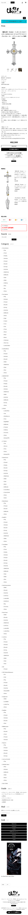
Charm (5, 253)
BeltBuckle (6, 274)
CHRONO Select (5, 764)
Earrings (5, 266)
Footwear (6, 427)
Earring (5, 307)
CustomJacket (7, 492)
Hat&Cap (6, 282)
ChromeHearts (5, 248)
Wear (5, 285)
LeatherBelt (6, 598)
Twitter (14, 829)
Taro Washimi (5, 294)
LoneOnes (4, 636)
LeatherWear (6, 410)
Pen (5, 674)
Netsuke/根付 (6, 690)
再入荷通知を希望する (14, 149)
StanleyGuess (5, 457)
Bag (5, 288)
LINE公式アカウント (14, 831)
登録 (4, 815)
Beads (5, 337)
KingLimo (4, 742)
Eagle (5, 318)
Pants (5, 418)
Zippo (5, 277)
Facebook (14, 834)
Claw (5, 326)
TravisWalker (5, 544)
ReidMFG (4, 517)
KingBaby (4, 710)
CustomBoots (7, 489)
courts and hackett (6, 759)
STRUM (4, 408)
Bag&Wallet (6, 421)
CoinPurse (6, 595)
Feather (5, 321)
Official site (14, 824)
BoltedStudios (5, 501)
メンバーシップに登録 (9, 154)
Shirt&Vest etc (7, 416)
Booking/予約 (6, 437)
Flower (5, 329)
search (12, 2)
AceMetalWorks (5, 348)
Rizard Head (4, 612)
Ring (5, 250)
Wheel (5, 331)
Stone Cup (6, 342)
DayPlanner (6, 601)
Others (5, 291)
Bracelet (5, 263)
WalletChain (6, 272)
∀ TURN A (4, 441)
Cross (5, 323)
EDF (3, 666)
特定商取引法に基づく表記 (7, 800)
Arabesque (6, 340)
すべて (4, 219)
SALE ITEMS (5, 783)
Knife (5, 677)
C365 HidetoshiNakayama (7, 672)
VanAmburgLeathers (6, 585)
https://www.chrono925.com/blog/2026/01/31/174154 (13, 138)
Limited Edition (7, 345)
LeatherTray (6, 704)
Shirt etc (5, 446)
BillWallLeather (5, 726)
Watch (5, 484)
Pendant (5, 261)
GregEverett (4, 696)
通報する (14, 159)
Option (5, 497)
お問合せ (4, 796)
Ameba (14, 839)
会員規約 (4, 802)
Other (5, 663)
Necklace (6, 258)
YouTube (14, 837)
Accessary (6, 432)
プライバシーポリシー (6, 798)
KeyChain (6, 269)
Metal (5, 334)
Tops (5, 413)
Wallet (5, 280)
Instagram (14, 826)
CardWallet (6, 701)
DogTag (5, 255)
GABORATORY (5, 375)
